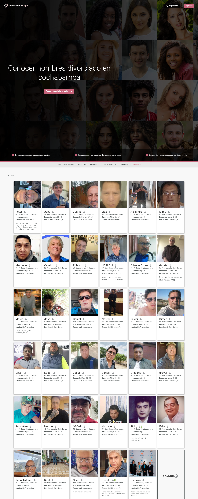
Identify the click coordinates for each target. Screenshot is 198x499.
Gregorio (136, 372)
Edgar (48, 372)
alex (104, 211)
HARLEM (107, 265)
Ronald (106, 480)
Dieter (163, 319)
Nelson (48, 426)
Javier (134, 319)
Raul (47, 480)
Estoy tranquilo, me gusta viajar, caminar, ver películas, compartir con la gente (170, 279)
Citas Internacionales (65, 164)
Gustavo (136, 480)
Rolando (78, 265)
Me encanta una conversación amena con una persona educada (141, 493)
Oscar (19, 372)
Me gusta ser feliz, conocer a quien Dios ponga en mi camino (113, 278)
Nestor (106, 319)
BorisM (106, 372)
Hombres (82, 164)
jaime (162, 211)
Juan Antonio (23, 480)
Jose (47, 211)
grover (163, 372)
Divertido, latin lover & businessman (138, 439)
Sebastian (21, 426)
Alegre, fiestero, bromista (82, 492)
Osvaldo (49, 265)
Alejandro (136, 211)
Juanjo (77, 211)
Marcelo (107, 426)
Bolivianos (94, 164)
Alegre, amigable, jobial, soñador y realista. (23, 332)
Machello (21, 265)
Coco (76, 480)
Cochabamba (108, 164)
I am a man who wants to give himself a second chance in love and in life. (113, 493)
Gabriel (163, 265)
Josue (77, 372)
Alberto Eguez (139, 265)
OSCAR (77, 426)
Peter (18, 211)
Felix (162, 426)
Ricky (134, 426)
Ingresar (189, 6)
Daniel (77, 319)
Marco (19, 319)
